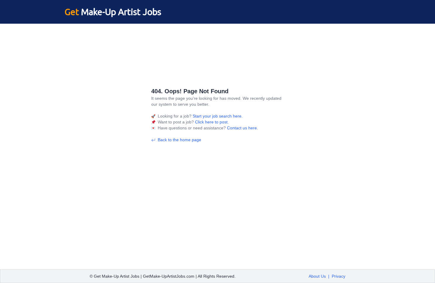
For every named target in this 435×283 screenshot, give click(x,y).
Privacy (338, 276)
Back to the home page (179, 139)
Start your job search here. (217, 116)
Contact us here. (242, 128)
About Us (317, 276)
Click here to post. (211, 122)
